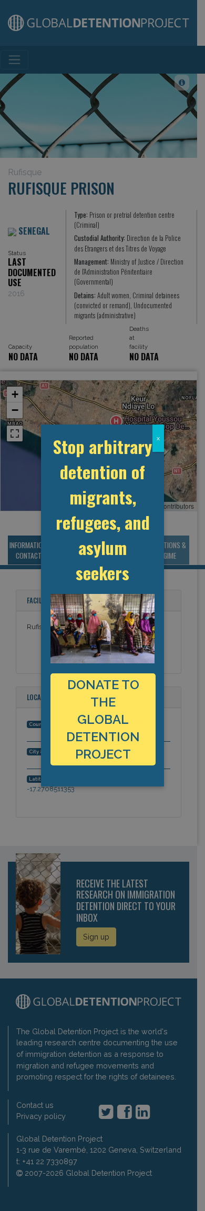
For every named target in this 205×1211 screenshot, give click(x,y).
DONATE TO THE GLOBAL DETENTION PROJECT (103, 719)
